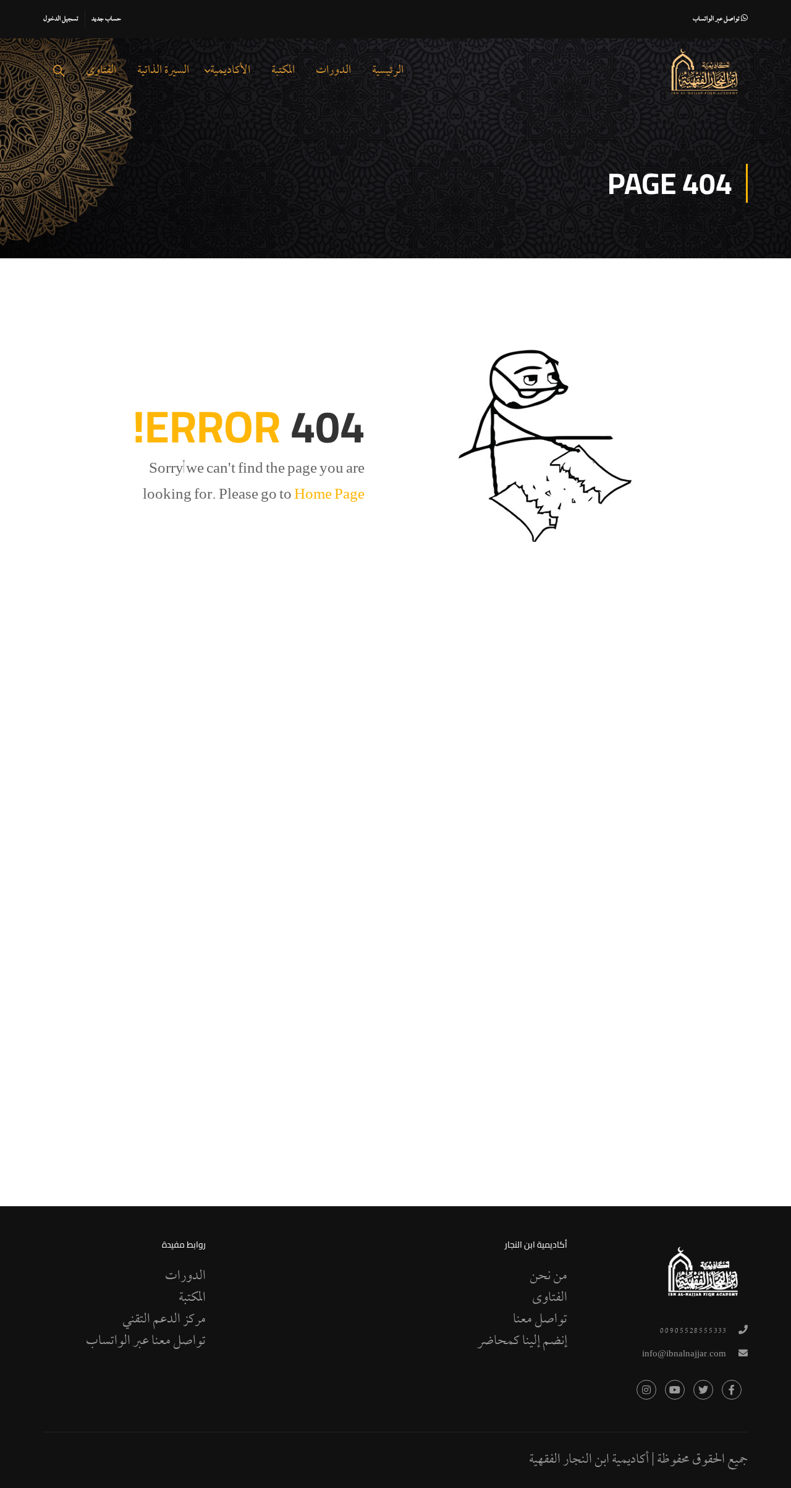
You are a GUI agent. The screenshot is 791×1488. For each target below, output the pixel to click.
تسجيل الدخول (60, 19)
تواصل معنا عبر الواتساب (146, 1341)
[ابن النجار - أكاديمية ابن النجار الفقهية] (704, 71)
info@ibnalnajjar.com (684, 1355)
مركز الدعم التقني (164, 1320)
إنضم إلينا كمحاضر (522, 1341)
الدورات (333, 70)
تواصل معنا (540, 1320)
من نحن (548, 1276)
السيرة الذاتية (163, 70)
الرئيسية (388, 70)
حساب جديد (106, 19)
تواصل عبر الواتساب (717, 19)
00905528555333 (692, 1331)
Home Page (329, 496)
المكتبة (283, 70)
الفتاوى (101, 70)
